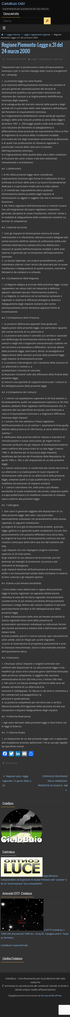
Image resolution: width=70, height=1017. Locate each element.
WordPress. (56, 992)
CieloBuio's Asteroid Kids (14, 942)
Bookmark (11, 763)
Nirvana (44, 992)
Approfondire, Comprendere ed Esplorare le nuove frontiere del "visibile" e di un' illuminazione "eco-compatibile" (34, 876)
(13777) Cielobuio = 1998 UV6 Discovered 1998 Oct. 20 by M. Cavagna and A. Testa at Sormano (34, 930)
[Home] (2, 34)
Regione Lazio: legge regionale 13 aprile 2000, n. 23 (17, 779)
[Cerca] (47, 20)
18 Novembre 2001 (16, 59)
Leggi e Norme (13, 34)
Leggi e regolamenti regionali (37, 34)
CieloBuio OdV (13, 4)
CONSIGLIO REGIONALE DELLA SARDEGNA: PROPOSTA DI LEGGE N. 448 (53, 779)
